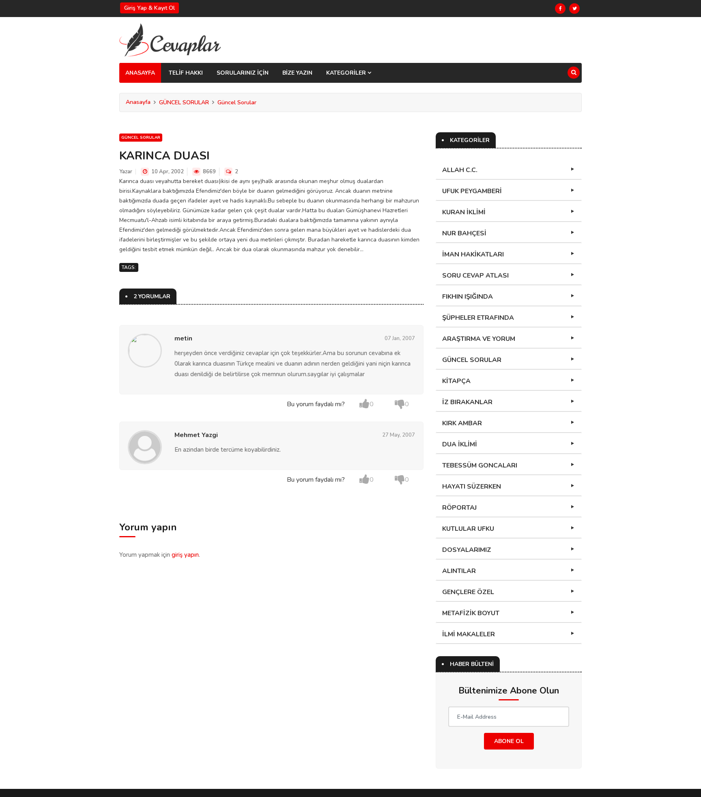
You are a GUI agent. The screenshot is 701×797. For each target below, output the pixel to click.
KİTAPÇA (456, 381)
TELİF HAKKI (186, 73)
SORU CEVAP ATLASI (475, 275)
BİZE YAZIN (297, 73)
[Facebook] (560, 8)
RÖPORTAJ (459, 507)
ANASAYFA (140, 73)
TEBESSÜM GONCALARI (479, 465)
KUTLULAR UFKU (468, 528)
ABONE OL (509, 741)
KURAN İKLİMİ (464, 212)
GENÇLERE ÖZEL (468, 592)
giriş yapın (185, 555)
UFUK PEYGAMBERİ (472, 191)
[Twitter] (574, 8)
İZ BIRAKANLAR (467, 402)
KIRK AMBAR (462, 423)
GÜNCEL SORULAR (184, 102)
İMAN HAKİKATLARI (473, 254)
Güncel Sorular (236, 102)
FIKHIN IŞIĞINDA (467, 296)
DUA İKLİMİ (459, 444)
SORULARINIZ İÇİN (243, 73)
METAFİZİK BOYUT (470, 613)
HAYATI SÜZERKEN (471, 486)
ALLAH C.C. (459, 170)
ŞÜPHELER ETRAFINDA (478, 317)
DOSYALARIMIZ (466, 549)
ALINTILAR (459, 571)
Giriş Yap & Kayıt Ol (149, 8)
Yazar (125, 171)
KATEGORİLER (347, 73)
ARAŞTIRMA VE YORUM (478, 338)
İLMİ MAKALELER (468, 634)
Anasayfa (138, 102)
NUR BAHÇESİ (464, 233)
